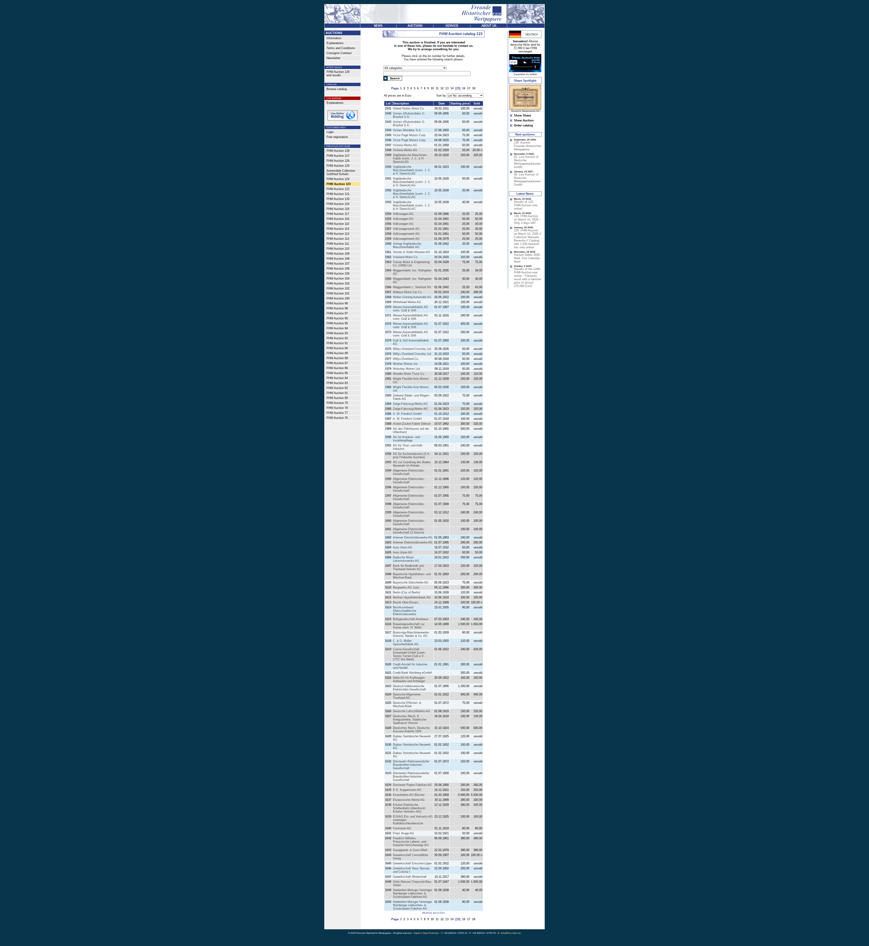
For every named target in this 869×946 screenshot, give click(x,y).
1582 (388, 387)
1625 (388, 702)
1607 (388, 565)
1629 (388, 736)
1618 (388, 641)
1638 (388, 804)
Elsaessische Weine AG (409, 799)
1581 (388, 378)
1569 (388, 302)
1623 (388, 686)
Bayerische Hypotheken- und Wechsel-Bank (412, 575)
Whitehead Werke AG (407, 302)
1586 (388, 413)
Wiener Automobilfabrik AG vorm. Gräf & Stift (410, 308)
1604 (388, 547)
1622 (388, 677)
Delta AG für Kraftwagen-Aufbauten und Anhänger (409, 679)
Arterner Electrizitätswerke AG (412, 537)
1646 (388, 868)
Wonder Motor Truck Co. (409, 373)
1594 (388, 470)
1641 (388, 833)
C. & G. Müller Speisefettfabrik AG (405, 642)
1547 (388, 145)
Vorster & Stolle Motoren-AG (411, 252)
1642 (388, 838)
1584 (388, 403)
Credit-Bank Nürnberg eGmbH (412, 672)
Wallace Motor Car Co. (408, 292)
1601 (388, 529)
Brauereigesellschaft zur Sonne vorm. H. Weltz (409, 625)
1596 (388, 487)
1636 (388, 795)
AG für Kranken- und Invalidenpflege (406, 438)
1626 (388, 711)
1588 (388, 423)
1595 (388, 479)
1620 (388, 664)
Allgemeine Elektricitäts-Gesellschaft (409, 472)
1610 (388, 587)
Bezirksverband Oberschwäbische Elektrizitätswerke (404, 611)
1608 (388, 574)
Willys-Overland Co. (406, 358)
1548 (388, 150)
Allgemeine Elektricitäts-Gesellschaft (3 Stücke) (409, 530)
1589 (388, 428)
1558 (388, 233)
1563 (388, 262)
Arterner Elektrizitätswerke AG (412, 542)
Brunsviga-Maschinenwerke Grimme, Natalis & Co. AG (411, 634)
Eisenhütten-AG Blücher (409, 795)
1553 (388, 202)
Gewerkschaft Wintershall (409, 876)
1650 (388, 901)
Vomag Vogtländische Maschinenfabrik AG (407, 245)
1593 (388, 462)
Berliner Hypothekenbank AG (412, 597)
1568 (388, 297)
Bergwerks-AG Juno (406, 587)
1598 (388, 504)
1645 (388, 863)
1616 (388, 624)
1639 (388, 816)
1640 (388, 828)
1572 (388, 323)
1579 (388, 368)
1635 (388, 790)
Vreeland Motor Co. (405, 257)
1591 (388, 445)
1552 (388, 190)
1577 (388, 358)
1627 (388, 716)
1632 (388, 761)
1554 (388, 214)
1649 (388, 890)
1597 (388, 495)
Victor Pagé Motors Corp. (409, 135)
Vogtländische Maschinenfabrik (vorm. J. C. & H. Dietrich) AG (412, 170)
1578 (388, 363)
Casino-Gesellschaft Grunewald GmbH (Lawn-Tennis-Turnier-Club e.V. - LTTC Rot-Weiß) (409, 654)
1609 (388, 582)
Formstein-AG (402, 828)
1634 (388, 785)
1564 (388, 270)
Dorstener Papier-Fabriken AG (412, 785)
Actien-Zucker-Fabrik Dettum (412, 423)
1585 (388, 408)
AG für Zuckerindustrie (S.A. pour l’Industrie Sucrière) (411, 455)
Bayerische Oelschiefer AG (410, 582)
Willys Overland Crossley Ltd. (412, 349)
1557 (388, 228)
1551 (388, 178)
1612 (388, 597)
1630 (388, 744)
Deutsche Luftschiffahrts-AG (411, 711)
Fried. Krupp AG (403, 833)
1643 (388, 850)
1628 (388, 728)
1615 (388, 619)
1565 (388, 278)
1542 (388, 113)
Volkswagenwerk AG (406, 228)
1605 (388, 552)
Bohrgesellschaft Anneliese (410, 619)
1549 (388, 155)
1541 (388, 108)
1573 (388, 332)
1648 (388, 881)
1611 (388, 592)
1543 (388, 121)
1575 (388, 349)
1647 (388, 876)
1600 (388, 520)
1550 (388, 166)
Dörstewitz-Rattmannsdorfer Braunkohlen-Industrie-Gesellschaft (411, 765)
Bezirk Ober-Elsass (405, 602)
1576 (388, 354)
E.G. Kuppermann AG (407, 790)
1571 (388, 315)
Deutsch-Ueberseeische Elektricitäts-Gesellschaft (409, 687)
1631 (388, 753)
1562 (388, 257)
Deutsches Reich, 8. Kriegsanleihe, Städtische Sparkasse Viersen (409, 719)
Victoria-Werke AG (405, 150)
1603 (388, 542)
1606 (388, 557)
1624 (388, 694)
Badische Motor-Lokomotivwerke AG (406, 559)
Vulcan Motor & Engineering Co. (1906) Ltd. (411, 263)
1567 (388, 292)
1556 (388, 223)
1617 (388, 632)
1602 (388, 537)
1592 (388, 453)
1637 (388, 799)
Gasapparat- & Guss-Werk (410, 850)
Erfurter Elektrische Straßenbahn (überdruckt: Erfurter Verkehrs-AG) (409, 808)
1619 (388, 649)
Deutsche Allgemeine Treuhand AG (406, 696)
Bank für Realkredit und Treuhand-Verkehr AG (408, 567)
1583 (388, 395)
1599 (388, 512)
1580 (388, 373)
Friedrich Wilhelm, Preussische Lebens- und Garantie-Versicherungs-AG (411, 842)
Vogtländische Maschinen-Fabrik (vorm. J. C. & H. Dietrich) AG (410, 158)
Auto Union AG (402, 547)
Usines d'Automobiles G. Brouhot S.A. (409, 115)
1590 (388, 437)
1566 (388, 287)
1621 (388, 672)
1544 (388, 130)
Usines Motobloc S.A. (407, 130)
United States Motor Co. (409, 108)
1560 (388, 243)
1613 (388, 602)
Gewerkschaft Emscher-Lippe (412, 863)
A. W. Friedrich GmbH (407, 413)
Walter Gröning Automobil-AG (412, 297)
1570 (388, 307)
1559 (388, 238)
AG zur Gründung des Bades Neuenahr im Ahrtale (412, 463)
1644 (388, 855)
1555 (388, 218)
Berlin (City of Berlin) (406, 592)
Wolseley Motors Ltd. (407, 368)
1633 (388, 773)
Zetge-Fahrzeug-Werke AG (410, 403)
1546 (388, 140)
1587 (388, 418)
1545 (388, 135)
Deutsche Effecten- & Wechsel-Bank (407, 704)
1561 (388, 252)
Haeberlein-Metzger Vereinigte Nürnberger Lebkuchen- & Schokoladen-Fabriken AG (412, 893)
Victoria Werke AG (405, 145)
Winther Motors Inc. (406, 363)
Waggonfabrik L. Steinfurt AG (412, 287)
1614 (388, 607)
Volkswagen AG (403, 214)
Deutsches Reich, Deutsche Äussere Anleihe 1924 (411, 729)
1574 (388, 340)
